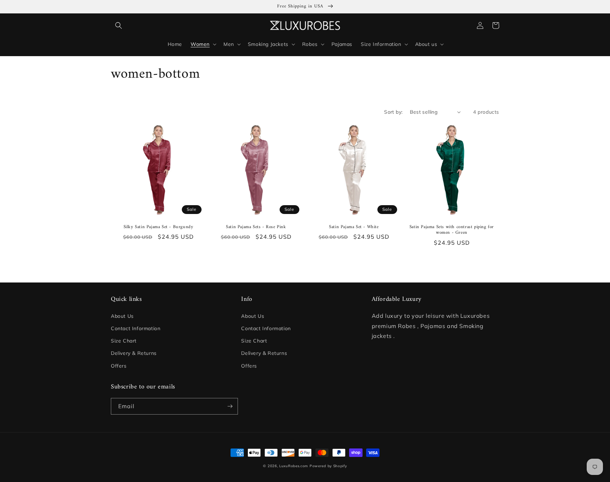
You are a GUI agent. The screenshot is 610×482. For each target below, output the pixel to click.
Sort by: (393, 112)
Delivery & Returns (134, 353)
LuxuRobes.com (293, 466)
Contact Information (135, 328)
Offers (119, 366)
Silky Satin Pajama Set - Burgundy (158, 227)
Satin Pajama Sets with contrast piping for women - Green (451, 230)
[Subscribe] (230, 406)
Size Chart (124, 341)
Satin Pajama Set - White (353, 227)
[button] (118, 25)
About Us (122, 316)
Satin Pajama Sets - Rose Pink (256, 227)
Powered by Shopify (328, 466)
